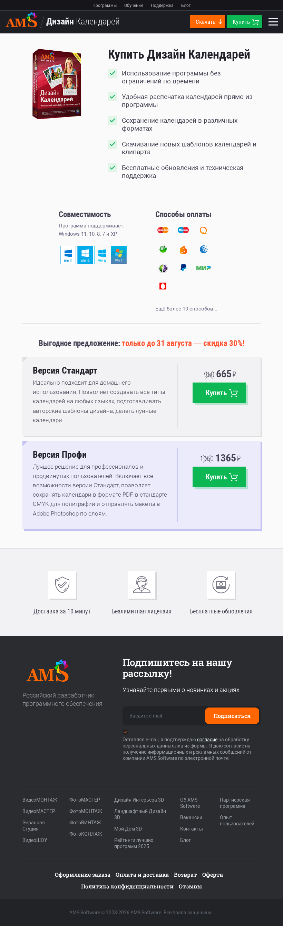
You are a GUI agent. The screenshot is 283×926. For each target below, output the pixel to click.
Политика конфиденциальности (127, 886)
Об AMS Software (190, 803)
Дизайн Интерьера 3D (139, 800)
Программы (104, 5)
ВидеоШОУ (34, 840)
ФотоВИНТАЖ (85, 822)
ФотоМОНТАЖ (85, 811)
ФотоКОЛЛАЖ (85, 834)
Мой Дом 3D (128, 829)
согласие (207, 739)
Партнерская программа (235, 803)
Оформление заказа (82, 874)
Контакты (191, 829)
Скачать (206, 21)
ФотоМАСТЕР (84, 800)
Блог (186, 5)
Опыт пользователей (237, 820)
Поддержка (162, 5)
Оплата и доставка (142, 874)
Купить (242, 21)
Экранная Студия (33, 826)
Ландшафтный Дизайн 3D (140, 814)
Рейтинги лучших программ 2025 (133, 843)
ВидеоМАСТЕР (38, 811)
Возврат (185, 874)
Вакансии (191, 817)
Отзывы (190, 886)
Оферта (212, 874)
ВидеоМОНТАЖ (39, 800)
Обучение (133, 5)
